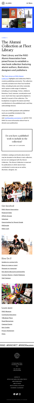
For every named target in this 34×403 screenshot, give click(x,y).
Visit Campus (6, 278)
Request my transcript (9, 268)
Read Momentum (7, 321)
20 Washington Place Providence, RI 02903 (17, 364)
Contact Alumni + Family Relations (13, 275)
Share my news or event (9, 265)
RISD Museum (6, 311)
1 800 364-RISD (17, 370)
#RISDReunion (25, 345)
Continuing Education (9, 314)
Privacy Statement (8, 330)
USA (17, 366)
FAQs (3, 334)
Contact (16, 377)
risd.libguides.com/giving (13, 118)
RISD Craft (5, 228)
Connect (4, 37)
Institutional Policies (16, 385)
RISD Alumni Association (10, 209)
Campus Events (7, 324)
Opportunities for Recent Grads (12, 222)
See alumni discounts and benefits (13, 271)
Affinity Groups (7, 216)
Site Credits (6, 327)
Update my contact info (10, 262)
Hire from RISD (16, 381)
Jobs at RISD (16, 383)
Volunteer (5, 219)
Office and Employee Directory (16, 379)
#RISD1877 (11, 345)
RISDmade (5, 225)
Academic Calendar (17, 387)
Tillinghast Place (7, 318)
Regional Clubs (7, 212)
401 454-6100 (17, 369)
